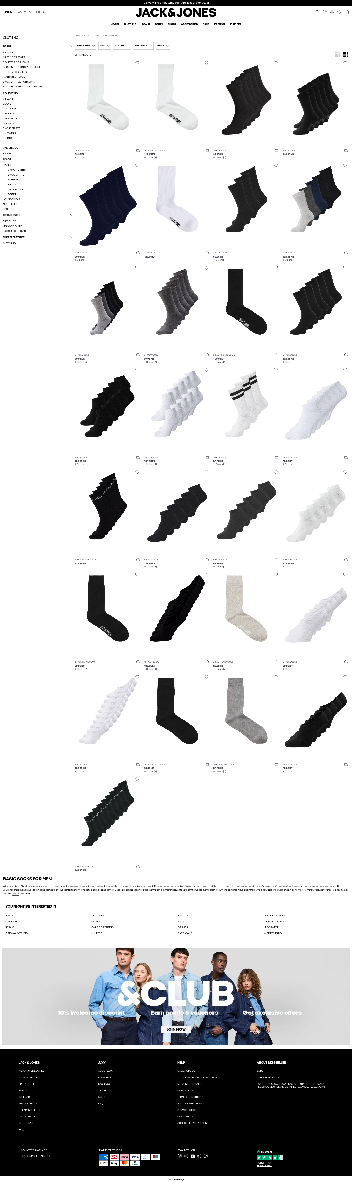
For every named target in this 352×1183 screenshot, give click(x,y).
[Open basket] (347, 12)
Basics (87, 36)
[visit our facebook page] (180, 1157)
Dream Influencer (30, 1110)
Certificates (27, 1123)
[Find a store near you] (325, 13)
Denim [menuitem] (159, 24)
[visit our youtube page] (193, 1157)
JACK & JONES (29, 1063)
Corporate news (268, 1077)
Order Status (186, 1070)
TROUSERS (97, 915)
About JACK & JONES (31, 1070)
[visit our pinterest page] (199, 1157)
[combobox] (85, 46)
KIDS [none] (40, 12)
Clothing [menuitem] (130, 24)
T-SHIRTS (183, 927)
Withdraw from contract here (197, 1077)
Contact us (185, 1090)
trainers (279, 889)
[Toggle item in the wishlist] (137, 63)
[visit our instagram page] (186, 1157)
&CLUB (23, 1090)
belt (302, 889)
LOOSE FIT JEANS (274, 921)
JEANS (9, 915)
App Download (28, 1116)
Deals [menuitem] (146, 24)
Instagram (105, 1077)
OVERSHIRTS (13, 921)
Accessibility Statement (192, 1123)
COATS (95, 921)
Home (78, 36)
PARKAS (10, 927)
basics (15, 893)
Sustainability (28, 1103)
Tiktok (102, 1090)
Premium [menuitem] (219, 24)
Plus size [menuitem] (235, 24)
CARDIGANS (185, 933)
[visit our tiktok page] (206, 1157)
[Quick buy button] (138, 150)
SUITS (181, 921)
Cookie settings (176, 1179)
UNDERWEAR (271, 927)
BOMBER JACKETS (274, 915)
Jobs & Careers (28, 1077)
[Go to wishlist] (339, 13)
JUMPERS (96, 933)
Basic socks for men (106, 36)
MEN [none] (8, 12)
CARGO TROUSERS (102, 927)
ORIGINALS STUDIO (17, 933)
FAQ (21, 1129)
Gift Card (25, 1097)
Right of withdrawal (191, 1103)
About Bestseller (271, 1063)
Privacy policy (186, 1110)
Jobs (260, 1070)
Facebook (104, 1083)
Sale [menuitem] (206, 24)
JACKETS (183, 915)
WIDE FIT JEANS (273, 933)
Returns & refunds (189, 1083)
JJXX (102, 1063)
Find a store (27, 1083)
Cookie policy (186, 1116)
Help (181, 1063)
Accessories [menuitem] (189, 24)
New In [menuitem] (115, 24)
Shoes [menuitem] (172, 24)
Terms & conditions (190, 1097)
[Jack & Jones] (176, 15)
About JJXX (105, 1070)
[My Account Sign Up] (176, 996)
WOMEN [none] (24, 12)
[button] (108, 103)
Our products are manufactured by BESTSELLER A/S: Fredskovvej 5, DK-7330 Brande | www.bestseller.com (291, 1085)
